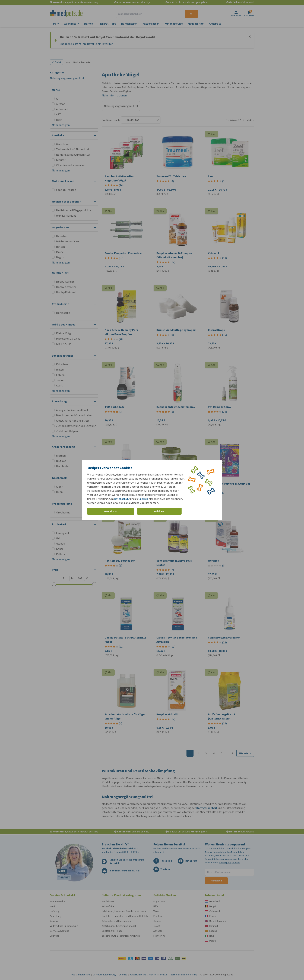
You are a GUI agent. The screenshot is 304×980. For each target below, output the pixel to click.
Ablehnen (159, 511)
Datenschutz (122, 499)
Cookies (143, 499)
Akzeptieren (110, 511)
